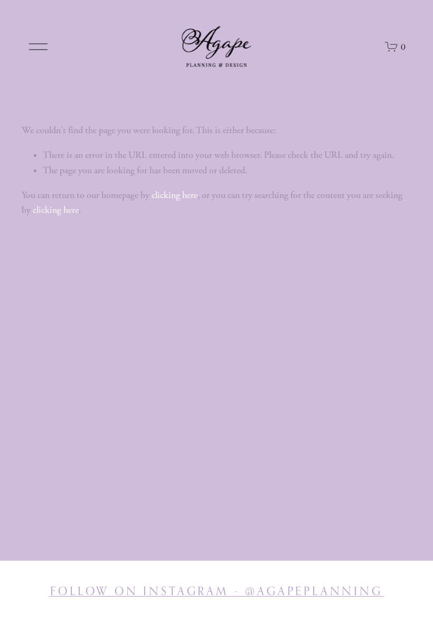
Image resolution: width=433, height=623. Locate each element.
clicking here (174, 195)
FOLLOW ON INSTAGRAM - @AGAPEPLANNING (216, 591)
